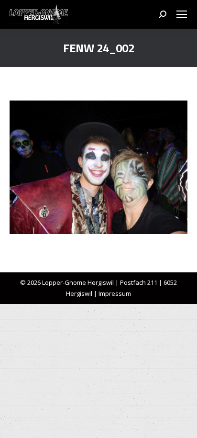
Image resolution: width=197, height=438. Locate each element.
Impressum (114, 293)
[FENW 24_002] (98, 167)
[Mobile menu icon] (181, 14)
